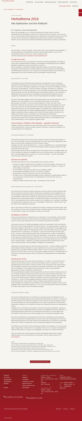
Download (65, 408)
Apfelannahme (63, 2)
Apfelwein (24, 377)
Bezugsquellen (50, 2)
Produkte (29, 2)
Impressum (72, 408)
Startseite (6, 375)
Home (5, 9)
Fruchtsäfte (25, 379)
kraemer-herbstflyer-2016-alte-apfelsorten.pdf (35, 55)
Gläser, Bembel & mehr (28, 385)
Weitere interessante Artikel (40, 361)
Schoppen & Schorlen (28, 381)
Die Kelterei (39, 2)
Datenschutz (58, 408)
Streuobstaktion (15, 337)
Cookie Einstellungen (8, 417)
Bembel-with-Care (27, 383)
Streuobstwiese (65, 6)
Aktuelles (73, 2)
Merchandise (25, 387)
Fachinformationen (19, 9)
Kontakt (75, 6)
